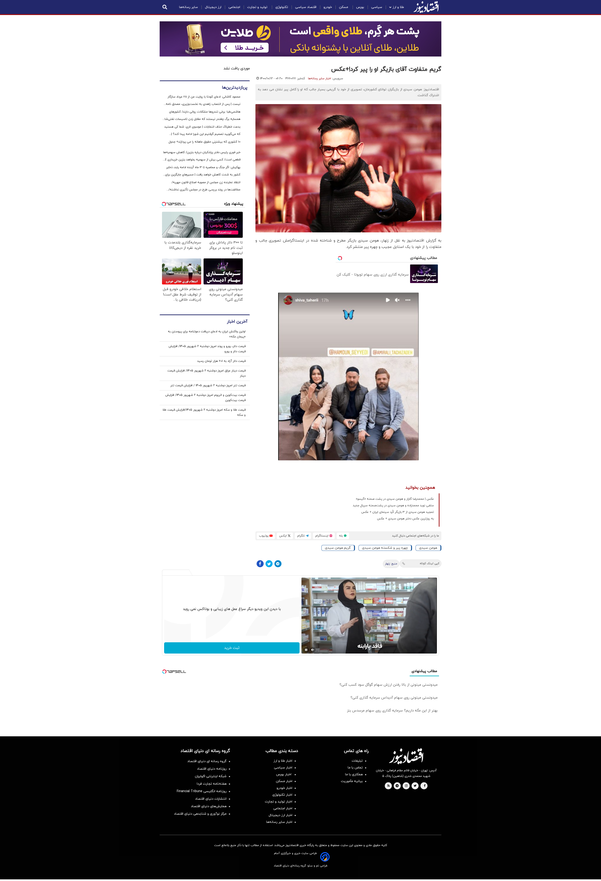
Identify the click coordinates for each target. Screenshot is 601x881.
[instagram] (406, 786)
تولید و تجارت (257, 7)
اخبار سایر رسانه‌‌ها (279, 822)
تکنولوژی (281, 7)
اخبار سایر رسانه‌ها (319, 78)
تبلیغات (357, 761)
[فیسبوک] (260, 563)
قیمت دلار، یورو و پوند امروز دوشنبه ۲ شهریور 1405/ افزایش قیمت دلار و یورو (207, 349)
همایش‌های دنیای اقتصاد (209, 806)
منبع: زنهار (391, 564)
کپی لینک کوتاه (429, 563)
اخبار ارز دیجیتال (280, 815)
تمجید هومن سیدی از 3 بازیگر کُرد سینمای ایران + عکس (397, 512)
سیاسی (376, 7)
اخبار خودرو (284, 788)
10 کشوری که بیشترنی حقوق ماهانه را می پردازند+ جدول (204, 142)
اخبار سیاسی (283, 767)
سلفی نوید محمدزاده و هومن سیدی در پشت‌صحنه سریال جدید (393, 505)
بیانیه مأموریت (352, 781)
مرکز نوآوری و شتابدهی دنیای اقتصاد (200, 814)
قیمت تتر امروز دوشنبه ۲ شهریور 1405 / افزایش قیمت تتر (208, 385)
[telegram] (397, 786)
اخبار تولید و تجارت (278, 801)
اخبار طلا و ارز (283, 761)
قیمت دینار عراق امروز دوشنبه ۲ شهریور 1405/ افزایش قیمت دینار (206, 373)
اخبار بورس (284, 774)
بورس (360, 7)
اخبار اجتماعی (282, 808)
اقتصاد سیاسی (305, 7)
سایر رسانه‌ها (188, 7)
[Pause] (306, 650)
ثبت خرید (231, 647)
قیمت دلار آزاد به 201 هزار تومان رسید (221, 361)
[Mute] (313, 650)
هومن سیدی (428, 548)
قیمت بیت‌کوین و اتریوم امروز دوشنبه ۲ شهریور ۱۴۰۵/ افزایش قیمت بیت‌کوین (205, 397)
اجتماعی (234, 7)
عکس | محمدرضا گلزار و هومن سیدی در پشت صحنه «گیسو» (395, 499)
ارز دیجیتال (213, 7)
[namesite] (426, 7)
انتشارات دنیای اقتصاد (211, 799)
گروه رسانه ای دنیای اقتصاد (207, 761)
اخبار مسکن (284, 781)
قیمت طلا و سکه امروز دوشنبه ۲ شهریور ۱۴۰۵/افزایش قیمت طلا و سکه (204, 412)
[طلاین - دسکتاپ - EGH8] (300, 39)
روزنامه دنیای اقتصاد (212, 769)
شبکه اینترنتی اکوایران (211, 776)
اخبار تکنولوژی (282, 795)
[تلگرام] (277, 563)
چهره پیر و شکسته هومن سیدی (385, 548)
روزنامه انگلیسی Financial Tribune (202, 791)
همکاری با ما (354, 774)
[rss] (388, 786)
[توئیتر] (269, 563)
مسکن (344, 7)
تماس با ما (355, 767)
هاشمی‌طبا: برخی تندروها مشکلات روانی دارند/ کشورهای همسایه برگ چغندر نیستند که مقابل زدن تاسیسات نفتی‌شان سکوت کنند (201, 116)
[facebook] (424, 786)
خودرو (328, 7)
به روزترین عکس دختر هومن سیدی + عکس (405, 519)
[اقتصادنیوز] (406, 756)
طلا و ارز (398, 7)
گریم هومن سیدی (338, 548)
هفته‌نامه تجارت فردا (212, 784)
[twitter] (415, 786)
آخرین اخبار (237, 322)
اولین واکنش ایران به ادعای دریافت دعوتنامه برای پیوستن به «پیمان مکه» (207, 334)
